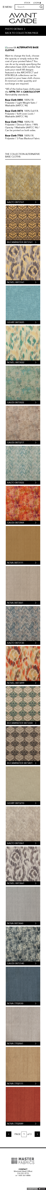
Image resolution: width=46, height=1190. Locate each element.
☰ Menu (7, 7)
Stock (27, 3)
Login (36, 3)
